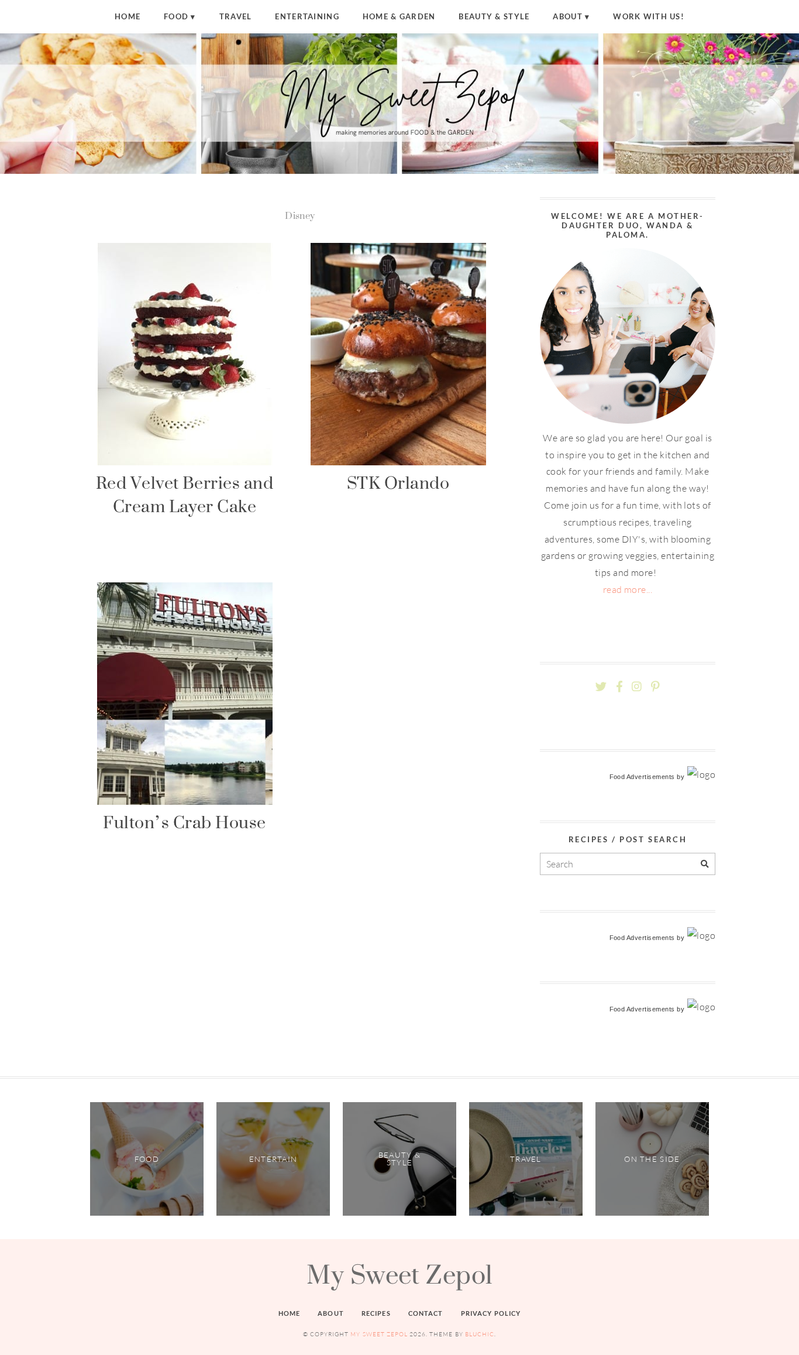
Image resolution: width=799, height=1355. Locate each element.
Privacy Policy (491, 1313)
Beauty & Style (494, 16)
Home (127, 16)
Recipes (376, 1313)
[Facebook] (619, 687)
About (567, 16)
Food (176, 16)
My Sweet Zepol (399, 1274)
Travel (235, 16)
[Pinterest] (655, 687)
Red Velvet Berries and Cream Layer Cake (185, 494)
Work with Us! (648, 16)
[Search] (704, 864)
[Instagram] (637, 687)
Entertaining (307, 16)
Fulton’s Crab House (184, 822)
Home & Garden (399, 16)
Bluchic (479, 1334)
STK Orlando (398, 482)
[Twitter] (601, 687)
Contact (425, 1313)
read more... (628, 589)
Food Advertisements (642, 776)
